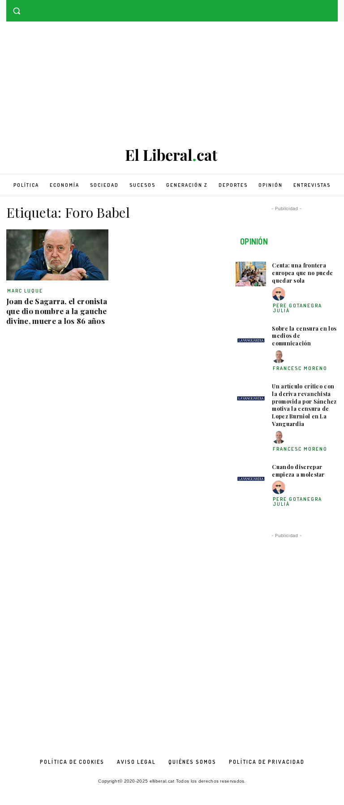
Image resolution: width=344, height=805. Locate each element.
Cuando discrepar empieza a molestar (298, 470)
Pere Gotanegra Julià (297, 308)
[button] (16, 11)
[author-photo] (280, 294)
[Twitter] (332, 6)
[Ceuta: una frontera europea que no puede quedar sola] (251, 274)
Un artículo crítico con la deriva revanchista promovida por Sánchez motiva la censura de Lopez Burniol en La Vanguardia (304, 405)
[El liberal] (172, 155)
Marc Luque (25, 291)
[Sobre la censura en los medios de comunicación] (251, 337)
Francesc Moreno (300, 368)
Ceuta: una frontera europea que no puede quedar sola (302, 273)
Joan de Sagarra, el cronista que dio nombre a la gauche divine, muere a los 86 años (56, 311)
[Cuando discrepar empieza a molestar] (251, 475)
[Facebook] (320, 6)
